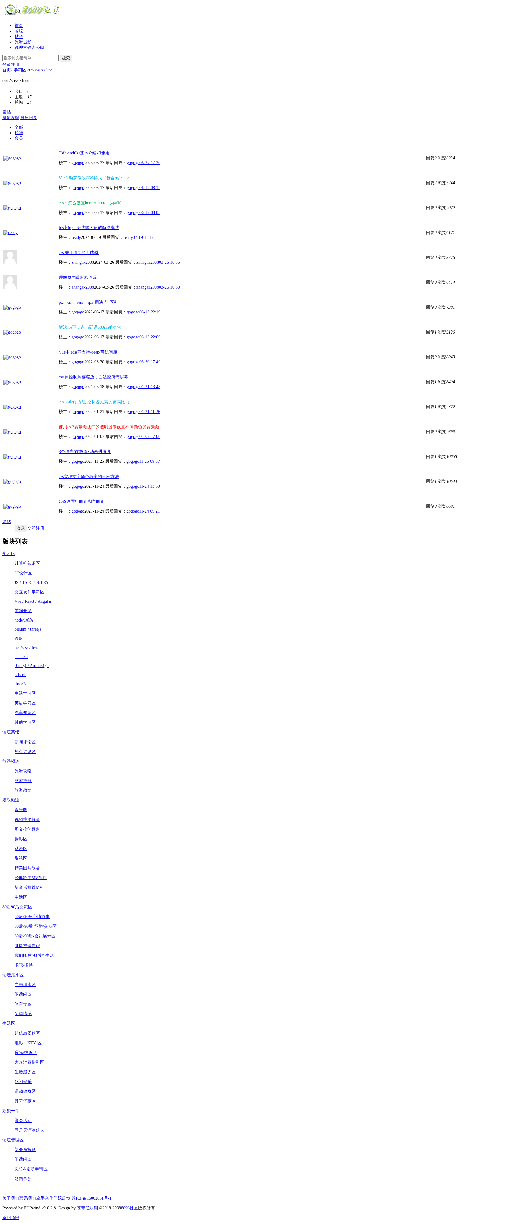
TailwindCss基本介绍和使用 (84, 153)
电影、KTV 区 (28, 1043)
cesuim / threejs (28, 629)
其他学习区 (25, 722)
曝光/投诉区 (26, 1052)
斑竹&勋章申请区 (31, 1169)
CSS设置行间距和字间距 (82, 501)
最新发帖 (10, 117)
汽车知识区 (25, 712)
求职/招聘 (24, 965)
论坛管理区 (13, 1140)
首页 (19, 25)
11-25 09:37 (149, 461)
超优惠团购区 (27, 1033)
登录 (6, 64)
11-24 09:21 (149, 511)
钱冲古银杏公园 (29, 47)
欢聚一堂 (10, 1111)
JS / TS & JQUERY (32, 582)
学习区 (20, 70)
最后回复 (28, 117)
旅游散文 (23, 790)
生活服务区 (25, 1072)
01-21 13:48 (149, 387)
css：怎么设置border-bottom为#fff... (91, 203)
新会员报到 (25, 1149)
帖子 (19, 36)
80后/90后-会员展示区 (35, 936)
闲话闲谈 (23, 994)
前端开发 (23, 610)
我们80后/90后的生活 (34, 955)
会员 (19, 138)
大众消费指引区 (29, 1062)
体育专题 (23, 1004)
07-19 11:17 (143, 237)
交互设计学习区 (29, 592)
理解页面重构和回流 (78, 277)
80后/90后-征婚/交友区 (36, 926)
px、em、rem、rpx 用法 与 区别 (88, 302)
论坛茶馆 (10, 732)
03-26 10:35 (169, 262)
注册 (15, 64)
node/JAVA (24, 620)
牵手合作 (44, 1198)
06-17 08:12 (149, 187)
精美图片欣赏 (27, 868)
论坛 (19, 31)
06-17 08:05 (149, 212)
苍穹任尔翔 (87, 1208)
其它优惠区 (25, 1101)
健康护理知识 (27, 946)
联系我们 (27, 1198)
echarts (20, 674)
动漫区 (21, 848)
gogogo (78, 163)
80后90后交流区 (17, 907)
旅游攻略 (23, 771)
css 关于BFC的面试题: (79, 252)
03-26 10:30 (169, 287)
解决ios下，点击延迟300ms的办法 (90, 327)
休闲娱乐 (23, 1081)
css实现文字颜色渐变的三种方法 (89, 476)
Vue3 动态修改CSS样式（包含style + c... (96, 178)
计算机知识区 (27, 563)
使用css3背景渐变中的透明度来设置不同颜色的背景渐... (111, 427)
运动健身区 (25, 1091)
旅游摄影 (23, 42)
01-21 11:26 (149, 411)
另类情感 (23, 1013)
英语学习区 (25, 703)
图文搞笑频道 (27, 829)
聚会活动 (23, 1120)
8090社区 (129, 1208)
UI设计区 (23, 573)
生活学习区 (25, 693)
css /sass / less (40, 70)
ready (76, 237)
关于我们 (10, 1198)
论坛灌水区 (13, 975)
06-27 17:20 (149, 163)
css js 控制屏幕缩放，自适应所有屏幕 (93, 377)
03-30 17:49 (149, 362)
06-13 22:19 (149, 312)
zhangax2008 (83, 262)
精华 (19, 132)
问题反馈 (61, 1198)
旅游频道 (10, 761)
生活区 (21, 897)
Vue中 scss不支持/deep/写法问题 (88, 352)
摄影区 (21, 839)
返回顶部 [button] (10, 1217)
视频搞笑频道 (27, 819)
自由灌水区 (25, 984)
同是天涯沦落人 (29, 1130)
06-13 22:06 (149, 337)
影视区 (21, 858)
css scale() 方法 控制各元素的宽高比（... (96, 402)
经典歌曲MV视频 (31, 878)
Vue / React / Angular (33, 601)
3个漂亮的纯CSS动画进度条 (85, 451)
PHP (18, 638)
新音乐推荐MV (28, 887)
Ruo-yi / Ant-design (32, 665)
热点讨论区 (25, 751)
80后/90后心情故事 (32, 916)
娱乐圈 (21, 810)
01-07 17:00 (149, 436)
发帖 (6, 112)
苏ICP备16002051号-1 (92, 1198)
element (21, 656)
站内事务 (23, 1179)
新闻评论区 (25, 742)
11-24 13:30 (149, 486)
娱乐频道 (10, 800)
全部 (19, 127)
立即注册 (35, 528)
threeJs (20, 684)
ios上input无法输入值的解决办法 (89, 227)
